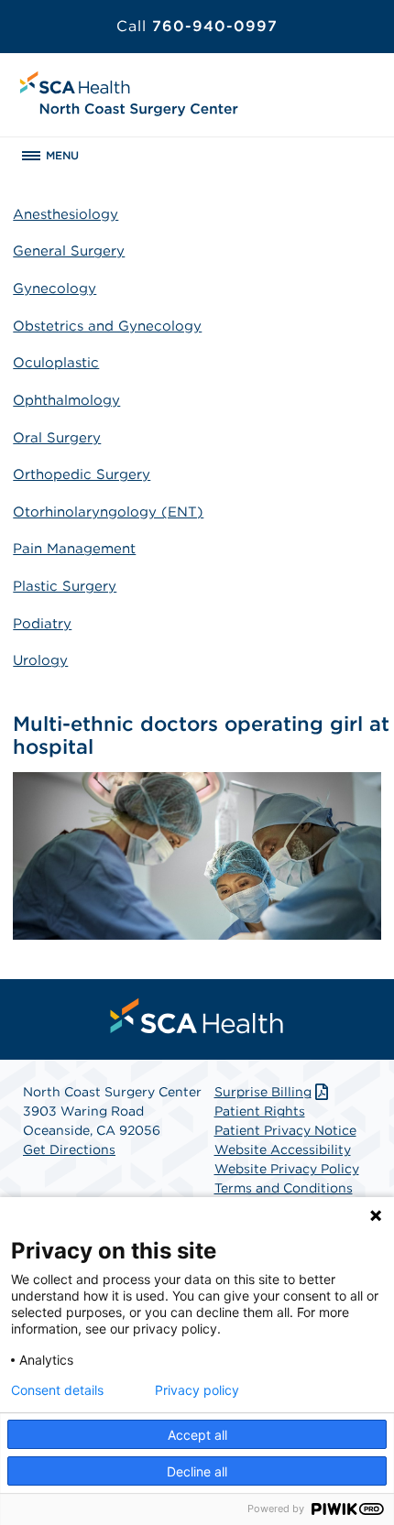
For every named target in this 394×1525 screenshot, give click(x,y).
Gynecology (54, 288)
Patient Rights (259, 1111)
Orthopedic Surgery (81, 474)
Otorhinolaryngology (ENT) (108, 512)
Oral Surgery (57, 438)
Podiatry (42, 623)
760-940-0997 (197, 26)
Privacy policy (197, 1390)
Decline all (197, 1471)
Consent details (57, 1390)
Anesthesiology (65, 214)
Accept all (197, 1435)
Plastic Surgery (64, 586)
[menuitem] (197, 1015)
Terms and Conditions (283, 1188)
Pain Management (74, 548)
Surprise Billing (263, 1091)
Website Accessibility (282, 1149)
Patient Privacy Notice (285, 1130)
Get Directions (69, 1149)
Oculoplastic (56, 362)
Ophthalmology (66, 400)
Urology (40, 660)
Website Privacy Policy (286, 1168)
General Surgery (69, 251)
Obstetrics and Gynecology (107, 326)
